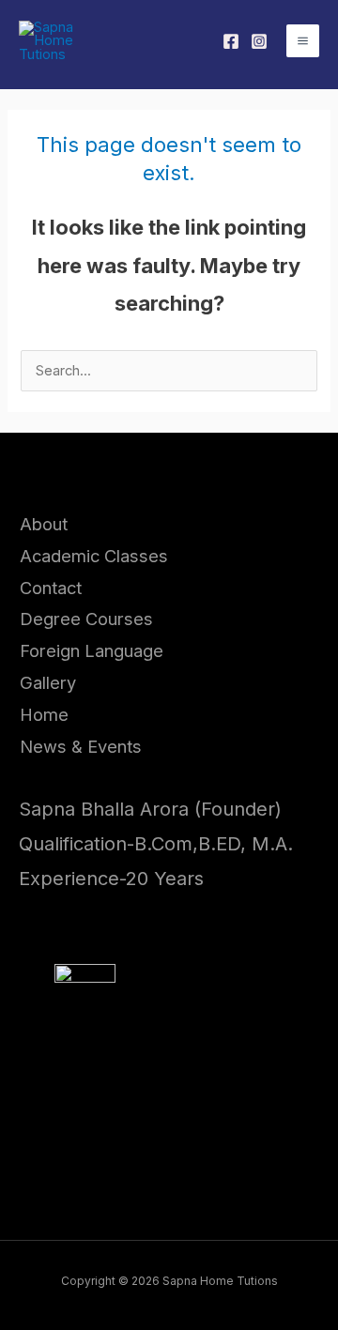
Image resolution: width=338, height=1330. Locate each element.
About (44, 523)
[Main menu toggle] (302, 40)
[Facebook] (231, 41)
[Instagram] (259, 41)
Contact (51, 587)
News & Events (81, 746)
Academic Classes (94, 555)
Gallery (48, 682)
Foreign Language (91, 650)
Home (44, 714)
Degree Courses (86, 618)
